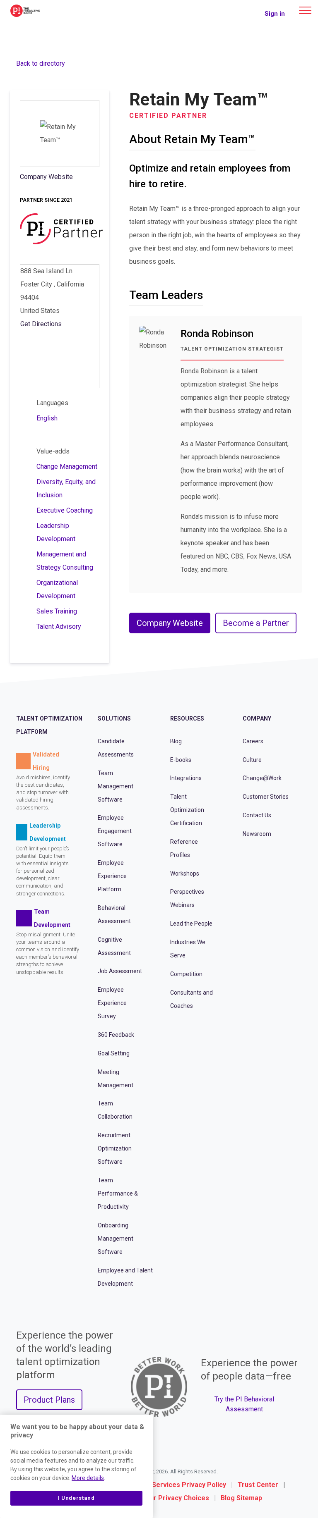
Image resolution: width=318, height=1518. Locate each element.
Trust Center (258, 1485)
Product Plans (49, 1400)
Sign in (275, 13)
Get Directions (41, 324)
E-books (180, 760)
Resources (187, 718)
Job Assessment (120, 971)
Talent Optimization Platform (49, 725)
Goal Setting (114, 1053)
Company (257, 718)
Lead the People (191, 923)
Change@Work (262, 778)
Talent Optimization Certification (187, 809)
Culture (252, 760)
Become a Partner (256, 623)
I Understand (76, 1498)
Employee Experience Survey (112, 1002)
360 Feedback (116, 1034)
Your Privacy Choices (175, 1498)
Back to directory (40, 63)
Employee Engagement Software (115, 830)
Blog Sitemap (241, 1498)
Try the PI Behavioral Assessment (244, 1404)
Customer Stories (266, 796)
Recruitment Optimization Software (115, 1148)
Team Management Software (115, 786)
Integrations (186, 778)
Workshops (184, 873)
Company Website (46, 177)
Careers (253, 741)
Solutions (114, 718)
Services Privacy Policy (189, 1485)
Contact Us (257, 815)
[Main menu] (305, 10)
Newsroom (257, 834)
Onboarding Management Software (115, 1238)
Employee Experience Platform (112, 876)
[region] (76, 1466)
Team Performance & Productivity (118, 1193)
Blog (176, 741)
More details (88, 1478)
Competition (186, 974)
